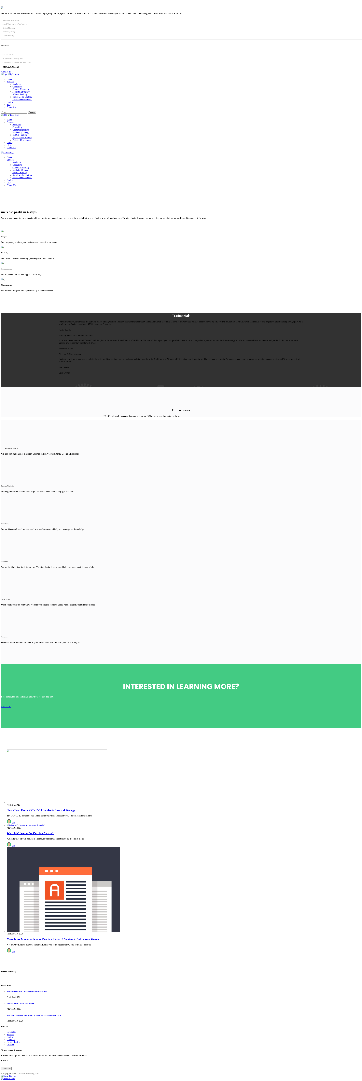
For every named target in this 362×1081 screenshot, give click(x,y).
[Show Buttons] (8, 1076)
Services (10, 1034)
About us (11, 1039)
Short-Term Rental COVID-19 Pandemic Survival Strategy (41, 810)
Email (4, 1060)
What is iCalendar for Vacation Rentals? (30, 833)
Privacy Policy (13, 1042)
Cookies (10, 1044)
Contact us (11, 1032)
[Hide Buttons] (8, 1078)
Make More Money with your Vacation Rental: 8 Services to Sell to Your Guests (53, 939)
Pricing (10, 1037)
